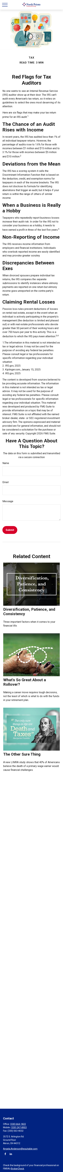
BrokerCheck (17, 1168)
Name (5, 463)
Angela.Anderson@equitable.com (20, 1148)
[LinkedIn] (11, 1154)
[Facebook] (5, 1154)
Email (5, 482)
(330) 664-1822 (18, 1124)
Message (7, 501)
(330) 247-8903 (19, 1127)
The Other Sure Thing (22, 754)
